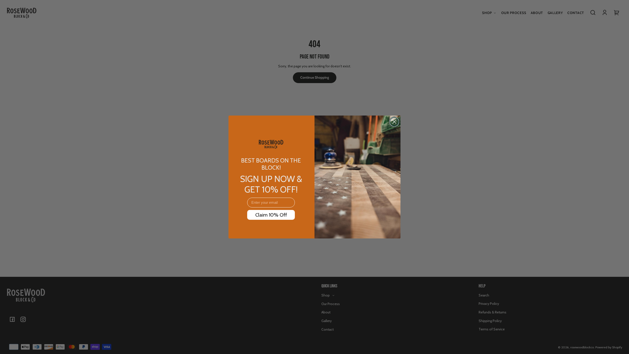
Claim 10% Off (271, 215)
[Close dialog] (394, 122)
